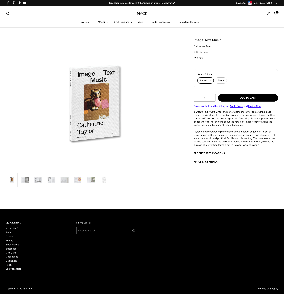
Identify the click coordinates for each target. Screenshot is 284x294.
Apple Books (236, 106)
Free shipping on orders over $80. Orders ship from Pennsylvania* (142, 3)
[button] (8, 13)
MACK (142, 13)
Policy (9, 264)
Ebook (221, 80)
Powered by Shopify (267, 288)
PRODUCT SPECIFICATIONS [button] (209, 153)
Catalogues (12, 256)
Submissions (12, 244)
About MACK (13, 228)
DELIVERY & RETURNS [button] (206, 162)
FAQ (8, 232)
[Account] (269, 13)
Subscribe (11, 248)
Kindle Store (254, 106)
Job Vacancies (13, 268)
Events (9, 240)
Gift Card (11, 252)
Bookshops (11, 260)
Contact (10, 236)
